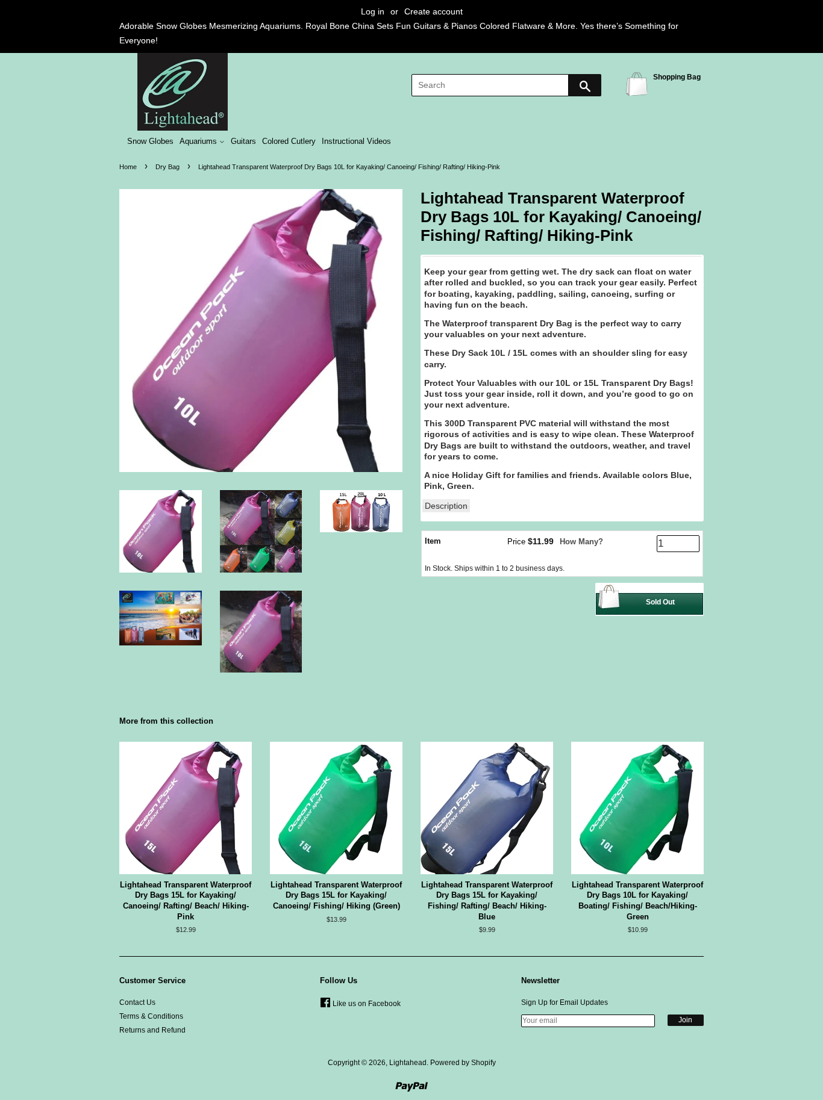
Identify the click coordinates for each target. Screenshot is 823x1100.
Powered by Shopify (463, 1062)
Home (128, 166)
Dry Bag (167, 166)
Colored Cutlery (289, 141)
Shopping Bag (638, 83)
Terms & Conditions (151, 1016)
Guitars (243, 141)
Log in (372, 11)
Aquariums (199, 141)
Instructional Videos (356, 141)
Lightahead (408, 1062)
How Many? (581, 541)
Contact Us (137, 1002)
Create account (433, 11)
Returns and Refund (152, 1030)
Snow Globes (150, 141)
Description (446, 506)
